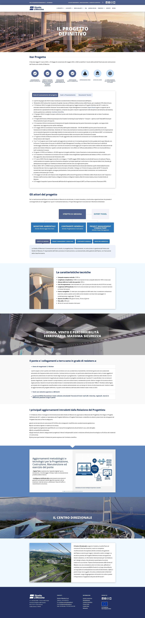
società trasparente (73, 2)
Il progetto (60, 8)
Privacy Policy (86, 604)
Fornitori (100, 8)
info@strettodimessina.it (39, 2)
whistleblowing (84, 2)
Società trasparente (87, 598)
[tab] (45, 95)
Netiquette (85, 608)
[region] (72, 470)
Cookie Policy (86, 606)
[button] (72, 367)
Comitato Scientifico (94, 2)
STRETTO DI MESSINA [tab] (43, 241)
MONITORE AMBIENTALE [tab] (101, 241)
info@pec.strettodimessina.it (66, 602)
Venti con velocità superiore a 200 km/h (46, 392)
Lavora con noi (92, 8)
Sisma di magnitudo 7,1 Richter (43, 366)
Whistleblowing (86, 600)
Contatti (108, 8)
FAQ (86, 8)
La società (68, 8)
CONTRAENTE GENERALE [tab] (84, 241)
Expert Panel (91, 107)
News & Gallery (78, 8)
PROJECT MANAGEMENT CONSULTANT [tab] (62, 241)
